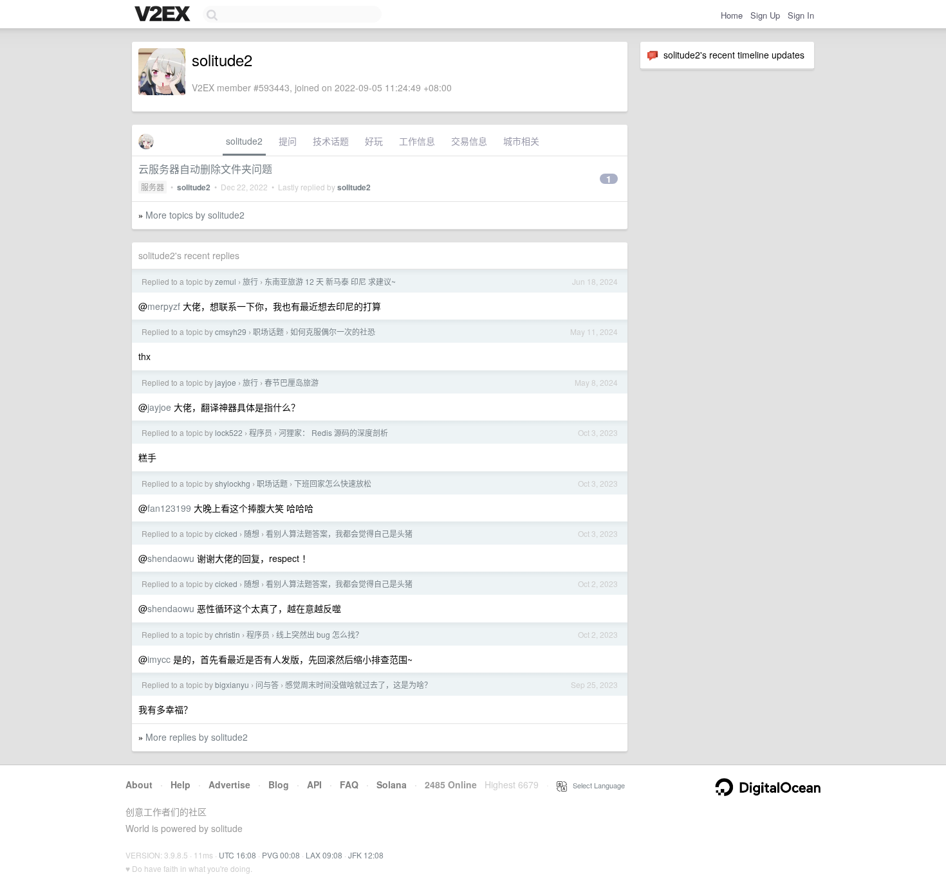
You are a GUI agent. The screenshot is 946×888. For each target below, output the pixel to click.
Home (732, 15)
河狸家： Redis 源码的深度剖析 (333, 432)
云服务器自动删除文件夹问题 (205, 168)
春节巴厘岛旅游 (291, 382)
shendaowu (170, 558)
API (314, 784)
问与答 (267, 684)
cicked (226, 533)
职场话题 (268, 331)
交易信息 (469, 140)
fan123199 (169, 508)
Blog (278, 784)
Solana (391, 784)
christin (227, 634)
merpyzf (163, 306)
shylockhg (232, 483)
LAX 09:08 (324, 854)
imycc (159, 659)
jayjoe (225, 382)
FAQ (349, 784)
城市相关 (521, 140)
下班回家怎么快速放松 (332, 483)
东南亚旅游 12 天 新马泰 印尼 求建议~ (330, 281)
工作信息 (417, 140)
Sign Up (765, 15)
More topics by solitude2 (195, 214)
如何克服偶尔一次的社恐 (332, 331)
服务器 (152, 186)
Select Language (596, 785)
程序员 (260, 432)
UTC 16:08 (237, 854)
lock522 (229, 432)
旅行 (250, 281)
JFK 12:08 (366, 854)
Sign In (801, 15)
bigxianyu (232, 684)
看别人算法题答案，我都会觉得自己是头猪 (339, 533)
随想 (251, 533)
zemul (225, 281)
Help (180, 784)
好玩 (374, 140)
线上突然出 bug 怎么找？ (319, 634)
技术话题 (331, 140)
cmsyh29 (230, 331)
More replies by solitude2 (196, 736)
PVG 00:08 (281, 854)
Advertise (229, 784)
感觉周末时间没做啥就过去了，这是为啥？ (358, 684)
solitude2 (244, 140)
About (139, 784)
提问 (288, 140)
